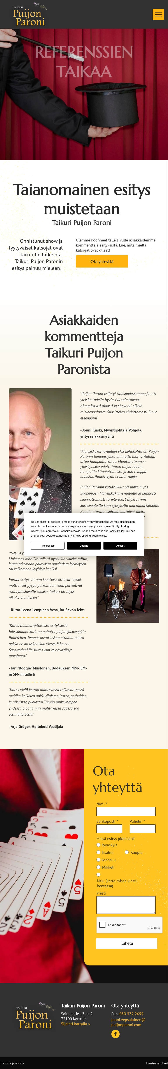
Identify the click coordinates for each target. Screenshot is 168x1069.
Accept (120, 545)
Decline (84, 545)
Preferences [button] (99, 535)
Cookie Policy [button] (116, 530)
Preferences (47, 545)
